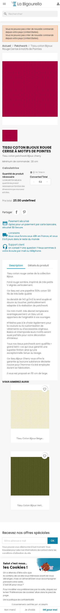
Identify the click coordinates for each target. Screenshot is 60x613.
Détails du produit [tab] (38, 265)
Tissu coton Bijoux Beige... (30, 438)
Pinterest (24, 212)
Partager (16, 212)
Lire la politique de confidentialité (18, 599)
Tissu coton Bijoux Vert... (30, 505)
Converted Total (39, 176)
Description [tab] (16, 265)
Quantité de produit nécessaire (13, 175)
